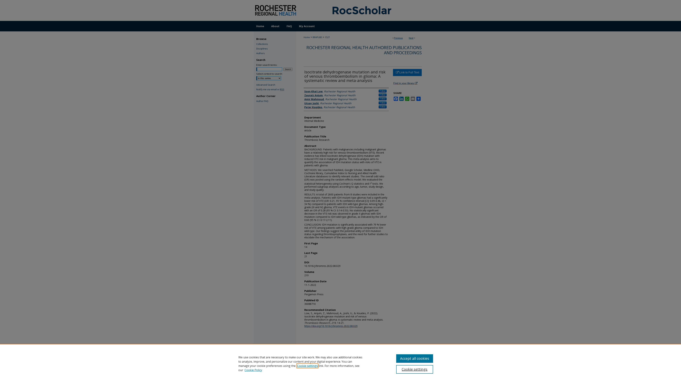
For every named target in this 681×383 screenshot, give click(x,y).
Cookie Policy (253, 370)
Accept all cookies (414, 358)
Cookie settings (307, 366)
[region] (340, 363)
